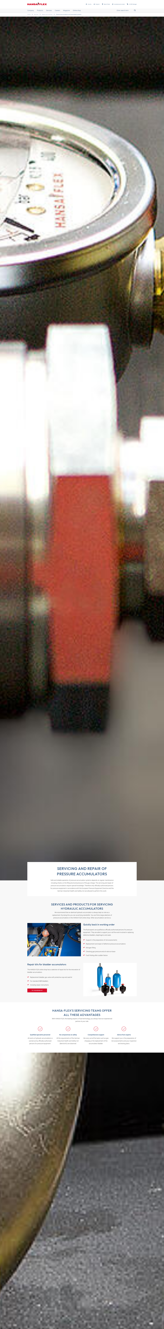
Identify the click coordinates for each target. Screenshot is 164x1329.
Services (49, 10)
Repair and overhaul (47, 14)
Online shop (77, 10)
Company (30, 10)
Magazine (66, 10)
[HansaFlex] (37, 4)
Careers (57, 10)
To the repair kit (37, 990)
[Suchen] (135, 10)
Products (40, 10)
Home (28, 14)
